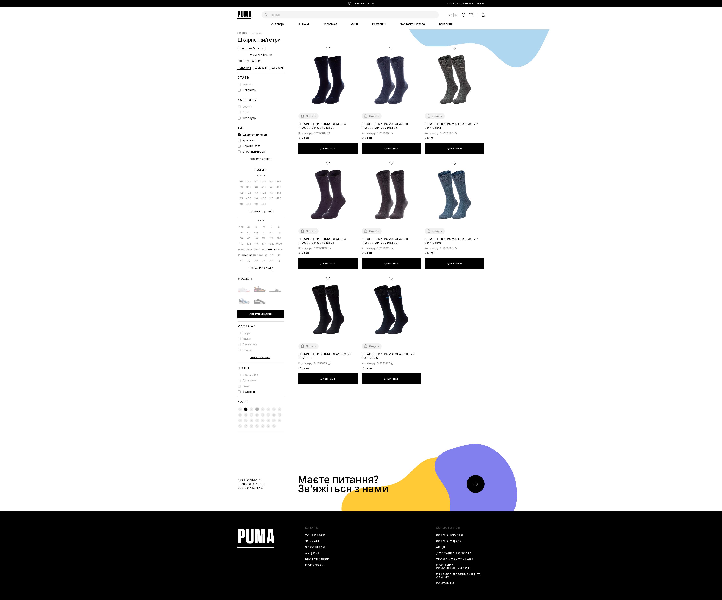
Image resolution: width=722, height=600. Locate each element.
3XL (248, 232)
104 (256, 238)
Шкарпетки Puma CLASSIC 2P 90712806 (451, 240)
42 (241, 192)
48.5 (248, 204)
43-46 (248, 255)
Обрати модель (261, 314)
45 (241, 198)
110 (263, 238)
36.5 (248, 181)
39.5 (248, 187)
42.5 (248, 192)
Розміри (377, 24)
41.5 (279, 187)
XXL (241, 232)
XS (248, 226)
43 (256, 192)
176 (264, 243)
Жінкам (304, 24)
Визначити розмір (261, 211)
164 (256, 243)
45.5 (248, 198)
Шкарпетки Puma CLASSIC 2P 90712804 (451, 125)
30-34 (241, 249)
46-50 (256, 255)
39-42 (271, 249)
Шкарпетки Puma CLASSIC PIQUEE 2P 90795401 (322, 240)
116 (271, 238)
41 (271, 187)
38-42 (263, 249)
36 (241, 181)
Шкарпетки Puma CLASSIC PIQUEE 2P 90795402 (386, 240)
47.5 (278, 198)
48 (241, 204)
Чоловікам (330, 24)
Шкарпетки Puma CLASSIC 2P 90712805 (388, 356)
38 (271, 181)
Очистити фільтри (261, 55)
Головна (242, 33)
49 (256, 204)
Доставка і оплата (412, 24)
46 (256, 198)
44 (271, 192)
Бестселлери (317, 559)
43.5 (263, 192)
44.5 (278, 192)
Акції (354, 24)
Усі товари (277, 24)
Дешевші (261, 67)
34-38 (248, 249)
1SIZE (271, 243)
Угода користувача (455, 559)
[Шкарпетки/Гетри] (262, 48)
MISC (279, 243)
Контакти (445, 24)
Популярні (244, 67)
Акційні (312, 553)
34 (271, 232)
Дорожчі (277, 67)
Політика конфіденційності (453, 567)
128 (279, 238)
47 (271, 198)
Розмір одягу (449, 541)
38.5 (278, 181)
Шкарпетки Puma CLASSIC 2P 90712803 (325, 356)
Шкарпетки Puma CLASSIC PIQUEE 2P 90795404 (386, 125)
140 (241, 243)
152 (249, 243)
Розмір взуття (449, 535)
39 (241, 187)
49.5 (263, 204)
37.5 (263, 181)
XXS (241, 226)
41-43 (279, 249)
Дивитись (328, 148)
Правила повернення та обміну (458, 576)
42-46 (241, 255)
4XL (256, 232)
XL (278, 226)
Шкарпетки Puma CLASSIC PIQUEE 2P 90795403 (322, 125)
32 (263, 232)
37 (256, 181)
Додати (311, 116)
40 (256, 187)
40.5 (263, 187)
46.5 (263, 198)
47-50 (263, 255)
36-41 (256, 249)
